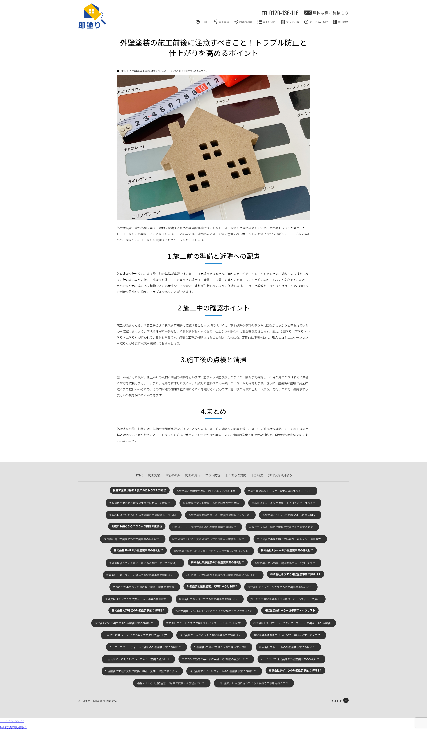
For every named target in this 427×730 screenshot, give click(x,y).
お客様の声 (246, 22)
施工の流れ (269, 22)
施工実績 (224, 22)
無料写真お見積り (280, 475)
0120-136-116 (280, 12)
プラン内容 (292, 22)
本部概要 (343, 22)
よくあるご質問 (318, 22)
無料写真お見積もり (331, 13)
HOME (204, 22)
